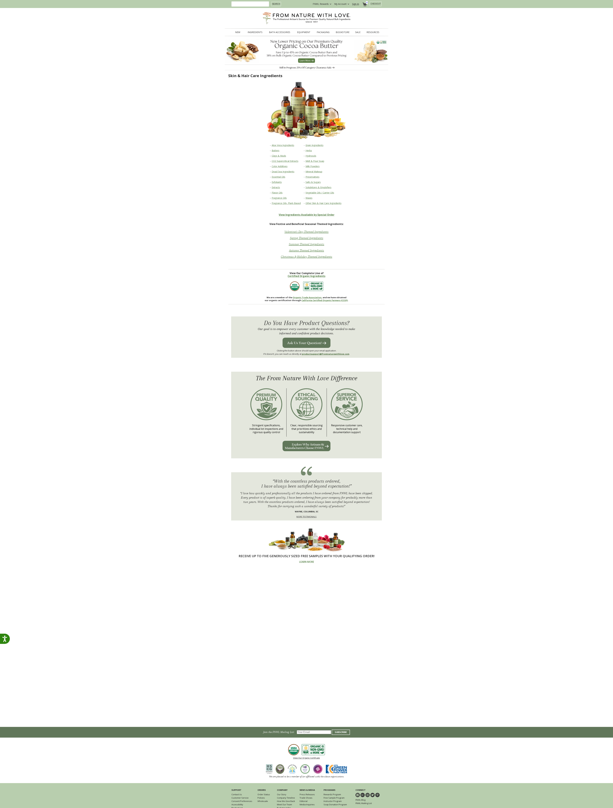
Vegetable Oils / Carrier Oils (320, 192)
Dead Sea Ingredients (283, 171)
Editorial (303, 801)
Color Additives (280, 166)
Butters (275, 150)
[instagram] (367, 795)
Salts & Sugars (313, 182)
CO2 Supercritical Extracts (285, 161)
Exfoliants (277, 182)
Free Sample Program (334, 797)
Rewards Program (332, 794)
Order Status (263, 794)
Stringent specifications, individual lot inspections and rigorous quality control (266, 429)
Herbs (309, 150)
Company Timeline (286, 797)
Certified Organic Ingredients (306, 276)
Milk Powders (313, 166)
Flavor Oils (277, 192)
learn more (306, 562)
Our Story (281, 794)
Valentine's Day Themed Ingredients (306, 232)
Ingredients (255, 32)
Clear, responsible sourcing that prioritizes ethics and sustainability (306, 429)
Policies (261, 797)
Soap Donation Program (335, 804)
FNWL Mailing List (364, 803)
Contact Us (236, 794)
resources (373, 32)
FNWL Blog (360, 799)
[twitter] (372, 795)
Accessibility (237, 804)
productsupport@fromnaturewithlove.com (325, 354)
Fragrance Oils (279, 197)
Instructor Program (333, 801)
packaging (323, 32)
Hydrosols (311, 155)
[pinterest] (377, 795)
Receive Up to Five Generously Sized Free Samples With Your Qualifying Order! (307, 556)
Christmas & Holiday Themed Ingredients (306, 256)
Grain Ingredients (314, 145)
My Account (340, 3)
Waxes (309, 197)
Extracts (276, 187)
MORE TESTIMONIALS (306, 516)
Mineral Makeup (314, 171)
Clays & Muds (279, 155)
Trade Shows (306, 797)
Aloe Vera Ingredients (283, 145)
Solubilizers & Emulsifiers (318, 187)
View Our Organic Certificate (306, 757)
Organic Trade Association (307, 297)
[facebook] (358, 795)
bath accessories (279, 32)
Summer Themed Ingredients (306, 244)
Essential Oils (278, 176)
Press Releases (307, 794)
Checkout (376, 3)
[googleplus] (362, 795)
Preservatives (312, 176)
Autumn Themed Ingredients (306, 250)
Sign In (355, 3)
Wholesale (262, 801)
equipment (303, 32)
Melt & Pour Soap (315, 161)
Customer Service (240, 797)
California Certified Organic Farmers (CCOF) (325, 300)
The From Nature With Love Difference (306, 378)
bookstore (342, 32)
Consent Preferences (241, 801)
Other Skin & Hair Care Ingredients (323, 203)
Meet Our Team (284, 804)
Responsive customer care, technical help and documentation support (347, 429)
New (237, 32)
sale (357, 32)
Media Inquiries (307, 804)
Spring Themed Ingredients (306, 238)
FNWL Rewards (321, 3)
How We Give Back (286, 801)
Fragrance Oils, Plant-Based (286, 203)
